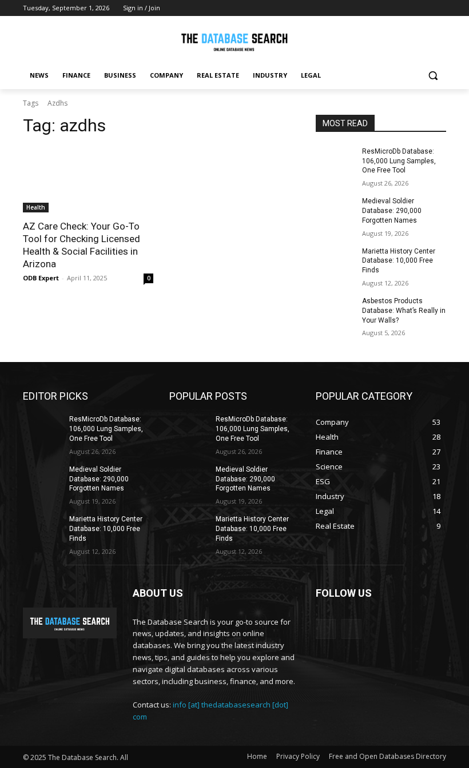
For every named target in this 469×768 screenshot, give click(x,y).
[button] (432, 75)
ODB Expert (41, 278)
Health (35, 207)
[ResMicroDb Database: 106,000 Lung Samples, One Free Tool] (335, 160)
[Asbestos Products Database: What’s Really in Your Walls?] (335, 310)
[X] (439, 8)
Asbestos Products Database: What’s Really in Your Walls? (404, 310)
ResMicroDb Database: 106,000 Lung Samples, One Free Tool (399, 161)
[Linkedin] (423, 8)
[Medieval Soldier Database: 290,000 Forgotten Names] (335, 210)
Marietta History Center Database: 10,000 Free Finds (398, 261)
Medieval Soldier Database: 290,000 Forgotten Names (392, 210)
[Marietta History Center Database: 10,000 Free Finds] (335, 260)
